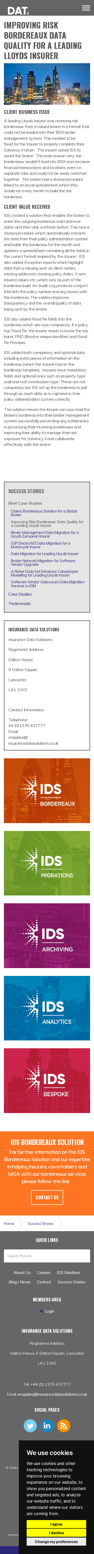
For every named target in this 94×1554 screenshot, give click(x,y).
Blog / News (20, 1282)
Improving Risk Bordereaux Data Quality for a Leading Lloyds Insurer (47, 524)
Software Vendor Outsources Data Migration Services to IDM (48, 584)
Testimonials (19, 603)
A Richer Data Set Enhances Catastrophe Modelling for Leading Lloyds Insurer (44, 573)
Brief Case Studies (25, 503)
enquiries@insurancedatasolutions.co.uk (52, 1394)
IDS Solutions (68, 1272)
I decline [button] (56, 1532)
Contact (44, 1282)
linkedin (47, 1425)
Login (49, 1311)
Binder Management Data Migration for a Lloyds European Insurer (45, 534)
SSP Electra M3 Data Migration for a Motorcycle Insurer (40, 545)
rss (63, 1425)
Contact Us (47, 1197)
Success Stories (26, 491)
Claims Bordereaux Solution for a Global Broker (44, 513)
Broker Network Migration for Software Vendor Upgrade (43, 562)
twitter (30, 1425)
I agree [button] (56, 1524)
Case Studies (20, 594)
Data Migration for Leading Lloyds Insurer (45, 553)
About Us (22, 1272)
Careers (44, 1272)
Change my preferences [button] (56, 1541)
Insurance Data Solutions (16, 11)
